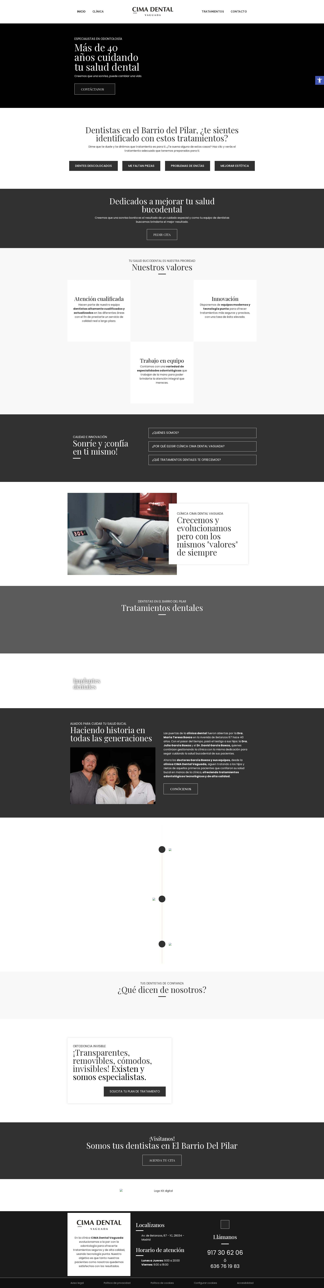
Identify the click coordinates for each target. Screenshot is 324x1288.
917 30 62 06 (225, 1252)
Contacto (239, 11)
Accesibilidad (245, 1283)
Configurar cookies (205, 1283)
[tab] (202, 433)
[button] (319, 80)
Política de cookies (162, 1283)
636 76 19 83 (225, 1266)
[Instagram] (225, 1224)
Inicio (81, 11)
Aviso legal (77, 1283)
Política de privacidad (117, 1283)
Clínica (98, 11)
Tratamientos (213, 11)
